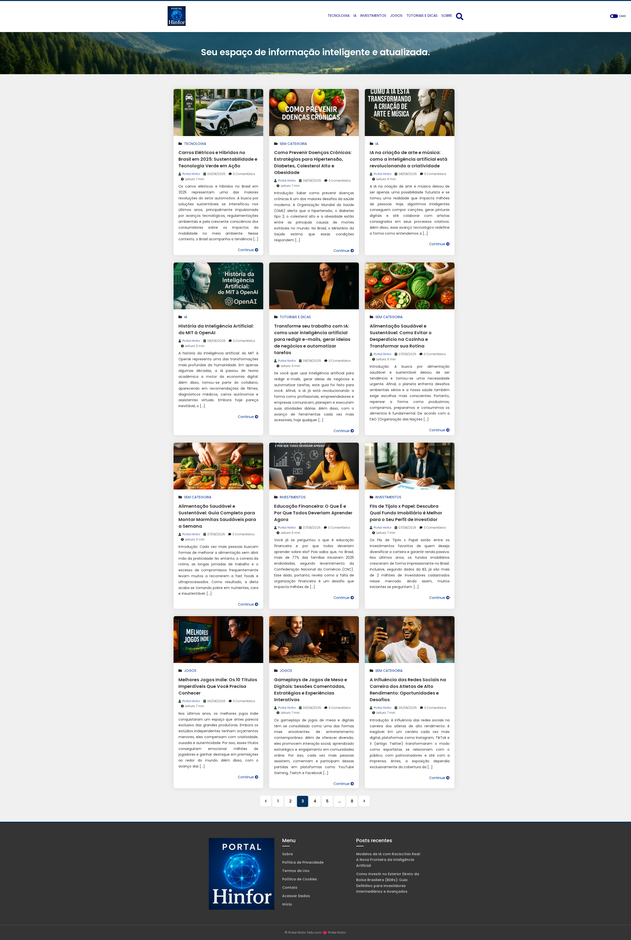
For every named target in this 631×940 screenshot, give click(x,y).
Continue (246, 249)
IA (376, 143)
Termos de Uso (296, 870)
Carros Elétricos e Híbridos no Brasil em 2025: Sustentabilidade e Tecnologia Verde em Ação (217, 159)
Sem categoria (293, 143)
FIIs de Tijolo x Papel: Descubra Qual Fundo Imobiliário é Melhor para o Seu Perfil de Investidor (406, 512)
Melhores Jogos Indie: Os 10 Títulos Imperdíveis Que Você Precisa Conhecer (217, 686)
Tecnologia (195, 143)
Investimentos (293, 497)
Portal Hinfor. (337, 932)
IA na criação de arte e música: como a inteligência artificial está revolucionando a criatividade (408, 159)
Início (287, 904)
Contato (290, 887)
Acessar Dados (296, 895)
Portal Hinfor (191, 174)
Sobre (287, 854)
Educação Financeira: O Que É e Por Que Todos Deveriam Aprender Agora (313, 512)
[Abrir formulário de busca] (459, 16)
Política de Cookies (299, 879)
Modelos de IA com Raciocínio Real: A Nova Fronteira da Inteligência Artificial (388, 860)
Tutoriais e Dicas (295, 316)
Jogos (190, 670)
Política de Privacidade (303, 862)
